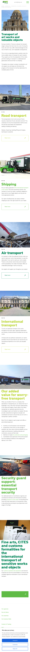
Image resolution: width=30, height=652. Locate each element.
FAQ (3, 627)
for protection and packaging (20, 435)
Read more (7, 138)
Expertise (7, 6)
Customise (15, 644)
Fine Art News (5, 612)
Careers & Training (6, 624)
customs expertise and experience (12, 570)
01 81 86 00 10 (18, 2)
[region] (15, 640)
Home (3, 6)
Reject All (15, 648)
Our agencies (5, 609)
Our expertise (5, 615)
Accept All (15, 640)
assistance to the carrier (12, 499)
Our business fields (6, 619)
